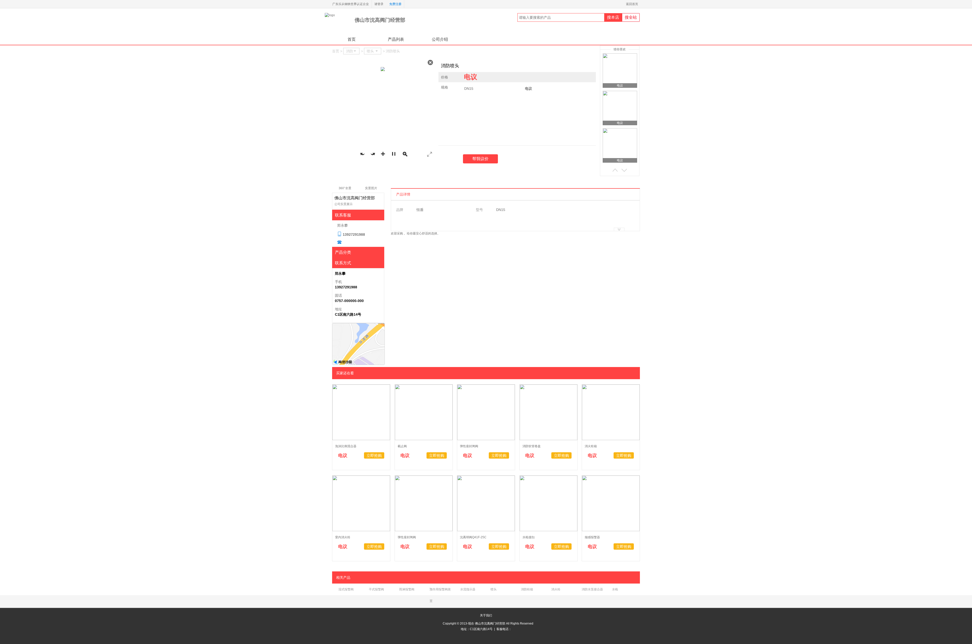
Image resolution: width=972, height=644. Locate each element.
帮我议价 (480, 159)
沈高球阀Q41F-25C (473, 537)
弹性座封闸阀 (469, 446)
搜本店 (613, 17)
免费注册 (395, 4)
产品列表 (396, 39)
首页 (352, 39)
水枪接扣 (528, 537)
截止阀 (402, 446)
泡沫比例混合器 (345, 446)
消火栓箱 (591, 446)
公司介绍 (440, 39)
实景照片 (371, 188)
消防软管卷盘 (531, 446)
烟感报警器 (592, 537)
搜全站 (631, 17)
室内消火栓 (342, 537)
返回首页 (633, 4)
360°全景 (345, 188)
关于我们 (486, 615)
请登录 (378, 4)
